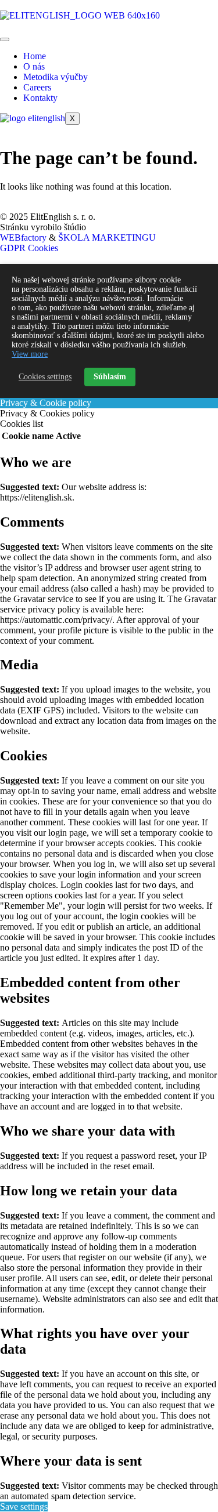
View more (30, 354)
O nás (34, 66)
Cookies (43, 248)
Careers (37, 87)
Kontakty (40, 98)
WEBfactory (23, 237)
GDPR (13, 248)
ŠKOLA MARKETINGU (107, 237)
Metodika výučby (55, 77)
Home (34, 56)
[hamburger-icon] (4, 39)
